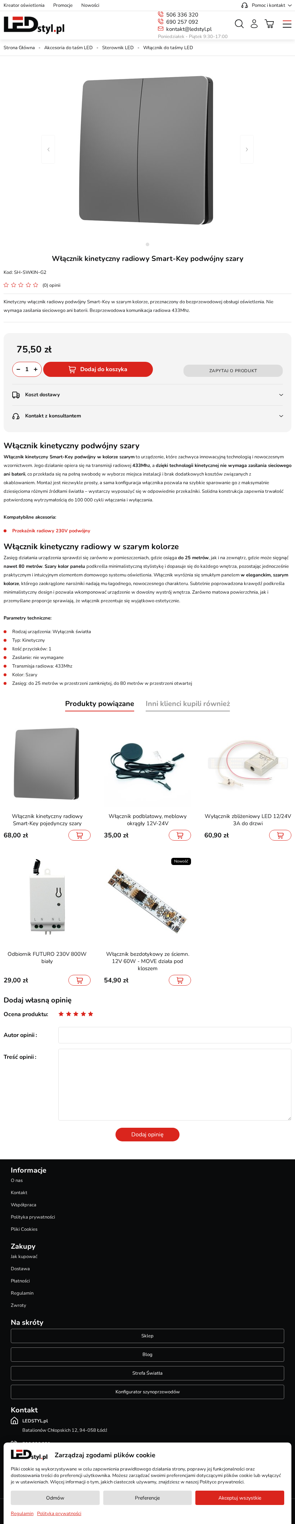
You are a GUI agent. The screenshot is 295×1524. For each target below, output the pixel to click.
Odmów (55, 1498)
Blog (147, 1354)
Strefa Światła (147, 1373)
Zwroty (18, 1305)
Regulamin (22, 1293)
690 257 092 (182, 21)
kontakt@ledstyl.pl (189, 29)
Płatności (20, 1281)
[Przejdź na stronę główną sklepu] (34, 25)
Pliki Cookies (24, 1229)
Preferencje (147, 1498)
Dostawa (20, 1269)
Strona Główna (19, 48)
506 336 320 (182, 14)
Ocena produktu (25, 1014)
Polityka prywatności (33, 1217)
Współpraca (23, 1205)
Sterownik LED (118, 48)
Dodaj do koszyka (103, 369)
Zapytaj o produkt (233, 371)
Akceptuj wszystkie (239, 1498)
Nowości (90, 5)
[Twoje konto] (254, 24)
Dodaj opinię (147, 1135)
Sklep (147, 1336)
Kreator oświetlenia (24, 5)
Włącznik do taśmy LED (168, 48)
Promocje (63, 5)
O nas (17, 1180)
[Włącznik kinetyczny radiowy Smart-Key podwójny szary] (147, 149)
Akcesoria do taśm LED (68, 48)
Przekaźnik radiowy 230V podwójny (51, 531)
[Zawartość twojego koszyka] (269, 24)
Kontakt (19, 1192)
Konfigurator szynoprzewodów (147, 1392)
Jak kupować (24, 1256)
